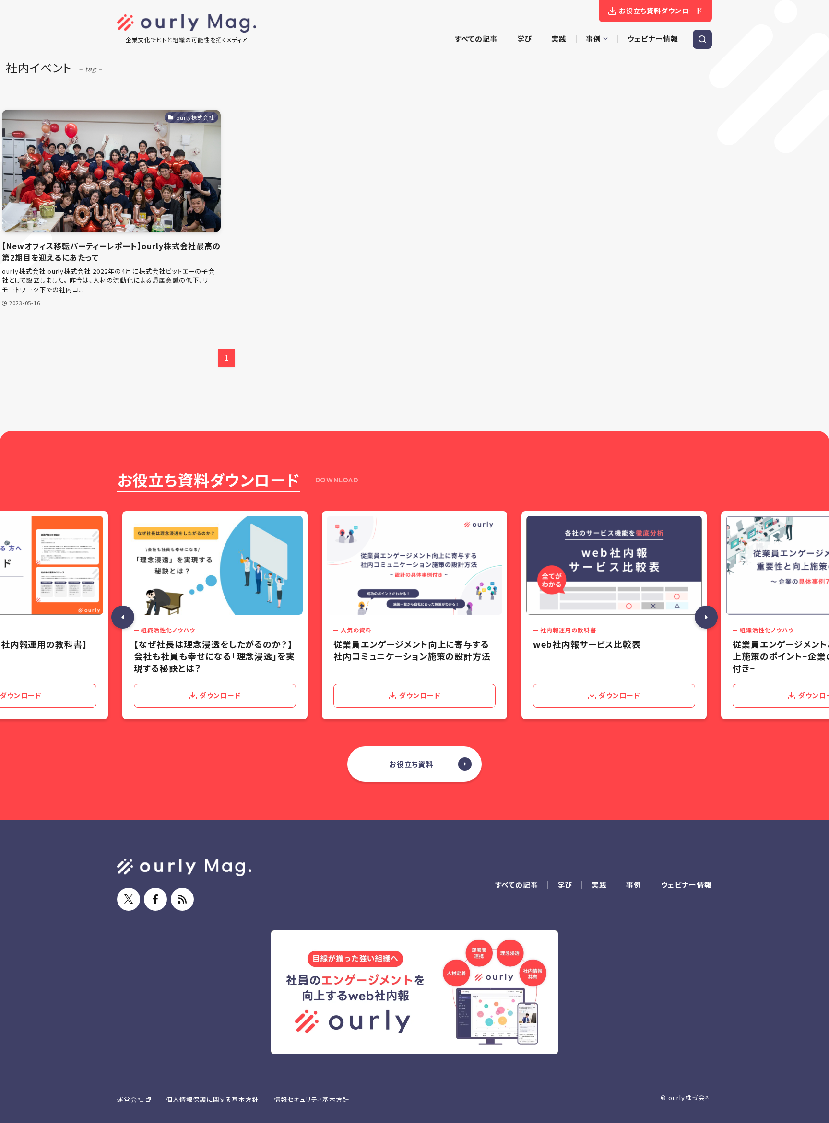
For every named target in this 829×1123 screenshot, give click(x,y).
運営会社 (130, 1099)
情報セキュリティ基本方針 (311, 1099)
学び (565, 885)
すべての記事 (516, 885)
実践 (599, 885)
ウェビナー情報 (686, 885)
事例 (633, 885)
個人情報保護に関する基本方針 (212, 1099)
